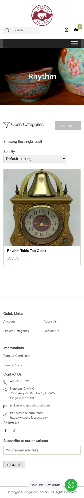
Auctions (9, 321)
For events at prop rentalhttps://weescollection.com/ (29, 415)
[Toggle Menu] (74, 43)
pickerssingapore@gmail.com (30, 405)
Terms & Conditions (16, 355)
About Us (50, 321)
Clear (67, 126)
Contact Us (51, 331)
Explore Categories (16, 331)
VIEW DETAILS (42, 241)
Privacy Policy (12, 365)
